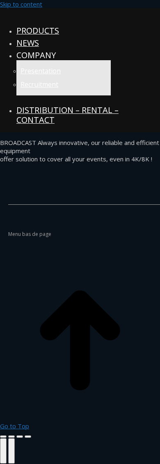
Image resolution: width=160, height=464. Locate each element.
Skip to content (21, 4)
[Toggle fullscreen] (19, 436)
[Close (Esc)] (3, 436)
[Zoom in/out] (28, 436)
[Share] (11, 436)
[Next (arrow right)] (11, 451)
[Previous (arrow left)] (3, 451)
